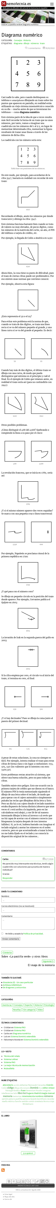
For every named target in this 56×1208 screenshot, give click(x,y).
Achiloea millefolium (12, 985)
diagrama (18, 43)
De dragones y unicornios (14, 987)
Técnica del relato (12, 1056)
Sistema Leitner (11, 1059)
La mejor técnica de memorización (19, 1065)
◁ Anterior (7, 952)
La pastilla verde (14, 24)
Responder (8, 878)
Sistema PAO (20, 1027)
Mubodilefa (9, 1068)
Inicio (3, 24)
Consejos (18, 40)
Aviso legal (8, 1194)
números (35, 43)
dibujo (26, 43)
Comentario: (7, 916)
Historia (27, 40)
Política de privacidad (33, 933)
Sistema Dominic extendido (23, 1036)
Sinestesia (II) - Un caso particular (18, 982)
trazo (42, 43)
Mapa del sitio (9, 1197)
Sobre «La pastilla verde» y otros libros (24, 956)
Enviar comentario (10, 938)
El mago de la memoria (41, 965)
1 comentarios (34, 48)
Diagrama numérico (22, 1033)
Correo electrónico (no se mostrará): (18, 906)
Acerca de (8, 1199)
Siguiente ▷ (48, 961)
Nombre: (5, 896)
